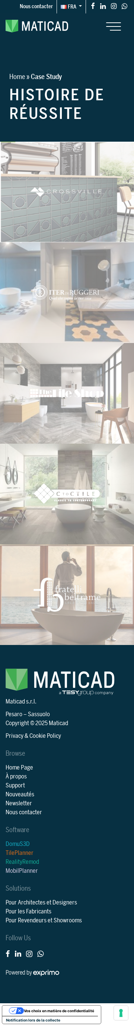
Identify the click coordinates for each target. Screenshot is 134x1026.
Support (15, 785)
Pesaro (14, 714)
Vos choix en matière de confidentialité (59, 1010)
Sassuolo (39, 714)
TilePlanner (20, 853)
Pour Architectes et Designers (41, 902)
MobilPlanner (22, 871)
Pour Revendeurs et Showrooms (44, 920)
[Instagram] (114, 6)
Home (17, 76)
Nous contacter (36, 6)
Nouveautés (20, 794)
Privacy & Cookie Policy (33, 736)
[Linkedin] (103, 6)
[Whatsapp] (124, 6)
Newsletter (19, 803)
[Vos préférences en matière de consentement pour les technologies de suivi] (121, 1013)
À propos (16, 776)
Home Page (19, 768)
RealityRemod (22, 862)
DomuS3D (18, 844)
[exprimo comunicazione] (46, 973)
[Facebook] (93, 6)
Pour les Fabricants (28, 911)
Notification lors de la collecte (33, 1020)
